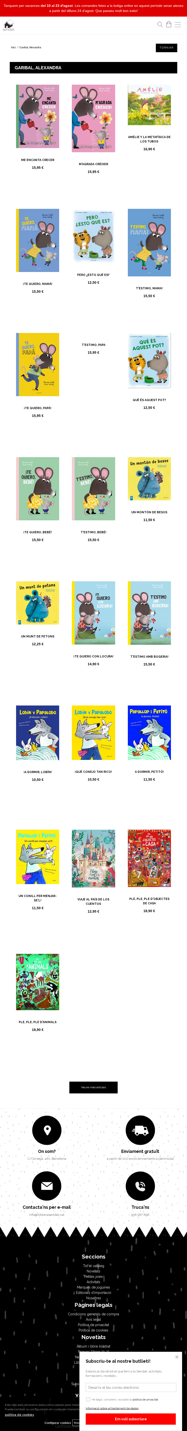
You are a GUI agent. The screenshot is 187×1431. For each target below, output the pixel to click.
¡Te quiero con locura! (93, 656)
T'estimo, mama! (149, 288)
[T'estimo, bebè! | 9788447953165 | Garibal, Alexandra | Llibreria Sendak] (93, 488)
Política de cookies (93, 1330)
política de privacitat (145, 1399)
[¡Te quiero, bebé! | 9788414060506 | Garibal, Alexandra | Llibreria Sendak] (37, 488)
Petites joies (93, 1277)
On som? (47, 1151)
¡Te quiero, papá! (37, 408)
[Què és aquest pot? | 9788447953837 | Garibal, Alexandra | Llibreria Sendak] (149, 360)
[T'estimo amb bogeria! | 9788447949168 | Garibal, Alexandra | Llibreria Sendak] (149, 613)
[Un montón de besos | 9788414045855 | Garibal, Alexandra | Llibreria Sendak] (149, 478)
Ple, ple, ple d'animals (37, 1022)
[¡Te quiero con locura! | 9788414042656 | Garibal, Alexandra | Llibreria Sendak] (93, 613)
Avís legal (93, 1319)
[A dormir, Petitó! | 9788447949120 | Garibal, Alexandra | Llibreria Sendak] (149, 732)
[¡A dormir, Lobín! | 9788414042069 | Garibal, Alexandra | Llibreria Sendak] (37, 732)
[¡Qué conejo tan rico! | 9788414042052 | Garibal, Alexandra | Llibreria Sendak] (93, 732)
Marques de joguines (93, 1287)
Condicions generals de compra (93, 1314)
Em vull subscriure (131, 1419)
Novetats (93, 1271)
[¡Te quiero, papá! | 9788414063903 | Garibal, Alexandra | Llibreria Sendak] (37, 364)
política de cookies (19, 1415)
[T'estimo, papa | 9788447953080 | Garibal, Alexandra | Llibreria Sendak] (93, 367)
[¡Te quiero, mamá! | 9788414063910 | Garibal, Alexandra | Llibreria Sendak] (37, 240)
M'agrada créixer (93, 164)
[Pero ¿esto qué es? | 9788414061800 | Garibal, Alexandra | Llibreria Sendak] (93, 236)
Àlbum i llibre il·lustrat (93, 1346)
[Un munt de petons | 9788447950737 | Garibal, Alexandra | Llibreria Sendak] (37, 603)
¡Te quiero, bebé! (37, 532)
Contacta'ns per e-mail (47, 1207)
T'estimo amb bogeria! (149, 656)
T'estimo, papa (93, 412)
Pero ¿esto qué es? (93, 275)
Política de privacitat (93, 1325)
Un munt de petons (37, 636)
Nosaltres (93, 1298)
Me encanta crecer (37, 160)
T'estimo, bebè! (93, 532)
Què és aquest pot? (149, 400)
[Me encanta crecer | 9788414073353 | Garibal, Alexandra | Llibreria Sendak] (37, 116)
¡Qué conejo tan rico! (93, 772)
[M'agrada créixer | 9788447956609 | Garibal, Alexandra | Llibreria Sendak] (93, 118)
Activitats (93, 1282)
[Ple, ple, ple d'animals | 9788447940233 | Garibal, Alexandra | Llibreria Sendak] (37, 982)
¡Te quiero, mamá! (37, 284)
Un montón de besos (149, 512)
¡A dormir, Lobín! (38, 772)
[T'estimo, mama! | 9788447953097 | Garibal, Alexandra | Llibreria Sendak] (149, 242)
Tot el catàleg (93, 1266)
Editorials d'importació (93, 1293)
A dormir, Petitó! (149, 772)
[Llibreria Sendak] (8, 26)
